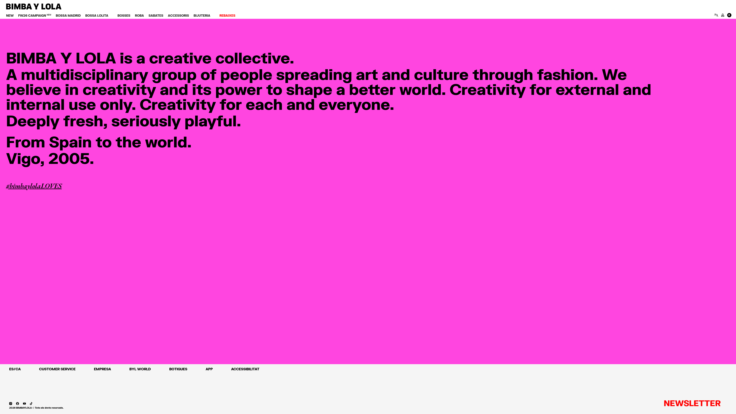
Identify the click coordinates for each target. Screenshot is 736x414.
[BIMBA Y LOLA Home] (34, 8)
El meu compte (722, 15)
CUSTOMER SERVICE (57, 369)
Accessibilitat (245, 369)
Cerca (716, 15)
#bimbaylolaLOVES (34, 185)
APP (209, 369)
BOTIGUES (178, 369)
